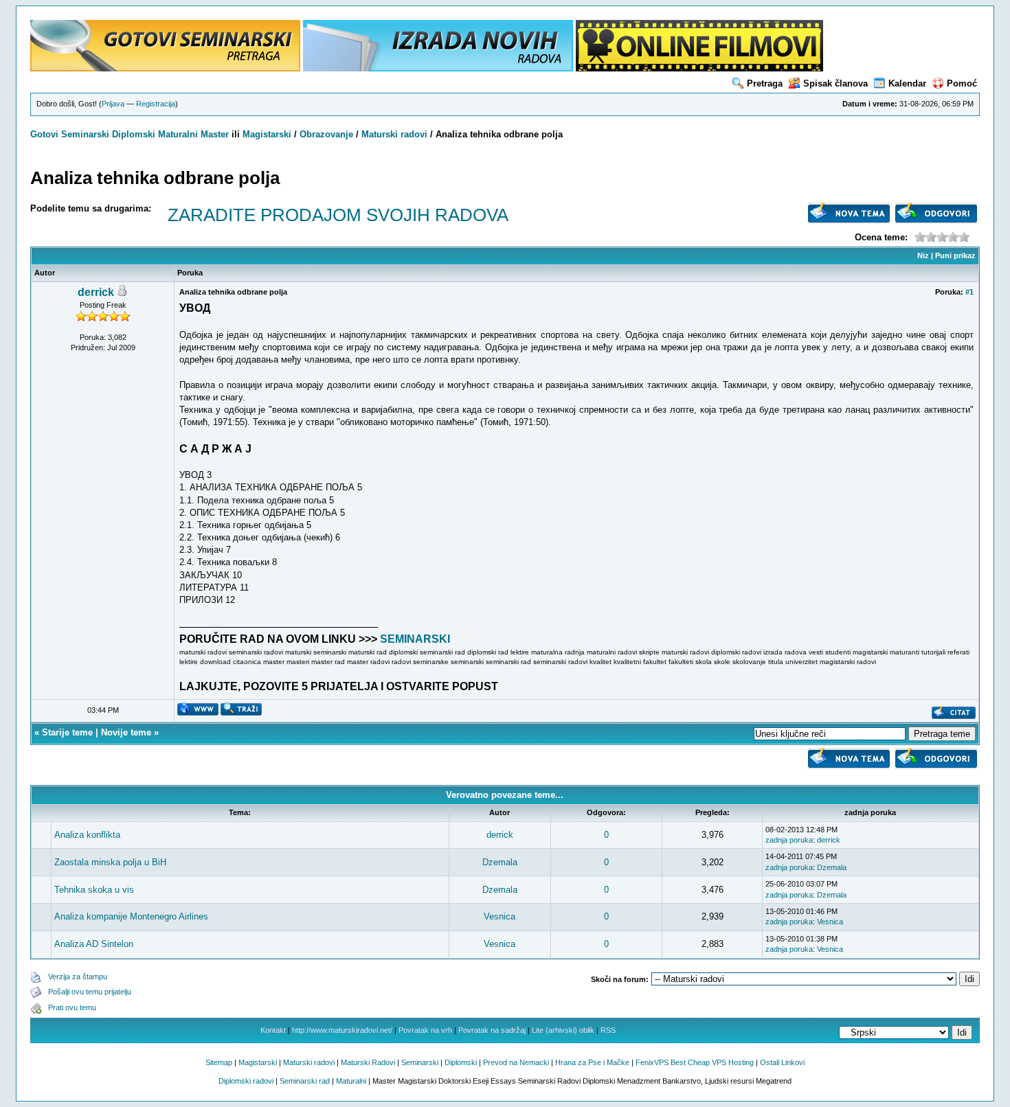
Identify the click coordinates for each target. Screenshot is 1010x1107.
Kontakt (273, 1030)
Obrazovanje (326, 134)
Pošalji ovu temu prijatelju (89, 992)
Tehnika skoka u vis (94, 890)
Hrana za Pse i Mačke (592, 1062)
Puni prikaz (955, 255)
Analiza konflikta (87, 835)
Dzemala (499, 862)
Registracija (155, 104)
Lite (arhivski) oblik (563, 1030)
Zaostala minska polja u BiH (110, 862)
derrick (96, 292)
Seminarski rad (305, 1081)
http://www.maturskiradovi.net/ (342, 1030)
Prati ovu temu (72, 1007)
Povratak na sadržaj (492, 1030)
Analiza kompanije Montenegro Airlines (131, 916)
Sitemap (218, 1062)
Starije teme (67, 732)
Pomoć (962, 83)
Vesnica (499, 916)
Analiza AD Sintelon (93, 944)
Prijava (113, 104)
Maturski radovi (394, 134)
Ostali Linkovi (782, 1062)
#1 (969, 292)
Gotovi (45, 134)
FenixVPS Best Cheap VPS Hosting (695, 1062)
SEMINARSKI (415, 639)
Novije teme (126, 732)
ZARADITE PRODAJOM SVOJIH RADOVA (338, 215)
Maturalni (178, 134)
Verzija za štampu (77, 976)
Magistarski (267, 134)
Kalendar (907, 83)
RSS (608, 1030)
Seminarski (85, 134)
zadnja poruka (789, 840)
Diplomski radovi (245, 1081)
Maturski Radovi (368, 1062)
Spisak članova (835, 83)
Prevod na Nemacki (516, 1062)
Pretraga (765, 83)
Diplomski (133, 134)
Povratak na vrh (425, 1030)
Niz (923, 255)
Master (215, 134)
